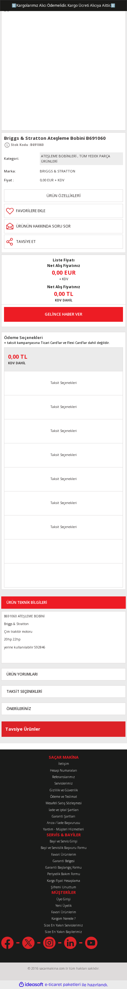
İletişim (63, 763)
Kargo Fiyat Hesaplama (63, 880)
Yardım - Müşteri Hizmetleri (63, 829)
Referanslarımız (63, 777)
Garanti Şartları (63, 816)
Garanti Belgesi (64, 861)
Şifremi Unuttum (63, 887)
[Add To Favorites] (63, 211)
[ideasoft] (31, 984)
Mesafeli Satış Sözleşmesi (64, 803)
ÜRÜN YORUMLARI (22, 674)
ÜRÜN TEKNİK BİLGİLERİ (26, 602)
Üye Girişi (63, 899)
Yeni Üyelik (63, 905)
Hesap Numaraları (63, 770)
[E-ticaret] (63, 985)
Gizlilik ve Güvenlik (64, 790)
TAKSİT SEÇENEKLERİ (24, 691)
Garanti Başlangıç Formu (63, 867)
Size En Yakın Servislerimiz (63, 925)
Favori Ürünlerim (63, 854)
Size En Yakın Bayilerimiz (63, 932)
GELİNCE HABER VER (63, 314)
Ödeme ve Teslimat (63, 796)
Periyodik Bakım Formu (63, 874)
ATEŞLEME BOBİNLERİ (58, 156)
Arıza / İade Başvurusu (63, 823)
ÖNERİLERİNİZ (18, 708)
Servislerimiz (64, 783)
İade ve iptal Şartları (64, 810)
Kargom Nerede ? (63, 918)
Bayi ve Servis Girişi (63, 841)
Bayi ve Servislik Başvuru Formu (64, 848)
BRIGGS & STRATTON (57, 171)
